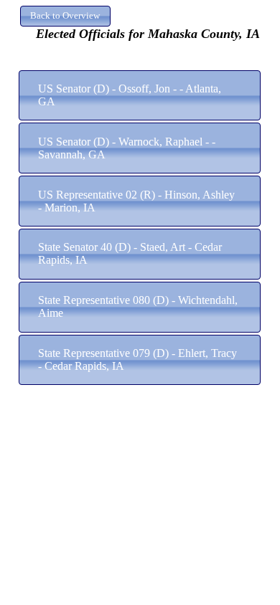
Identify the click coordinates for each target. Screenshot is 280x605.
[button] (65, 16)
